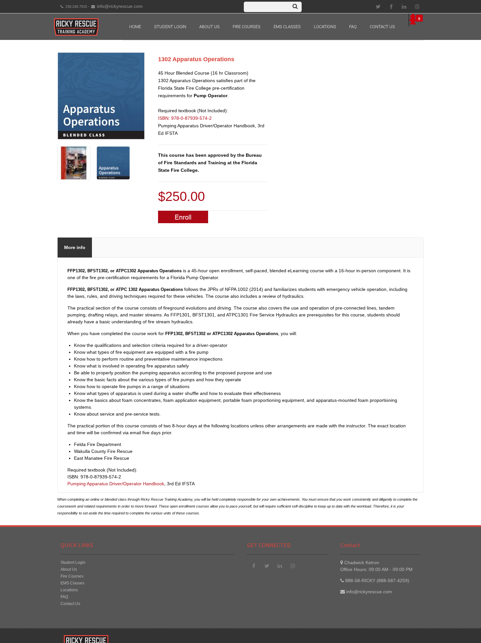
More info (74, 247)
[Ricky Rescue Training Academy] (76, 27)
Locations (325, 26)
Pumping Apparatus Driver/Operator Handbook (115, 483)
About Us (69, 569)
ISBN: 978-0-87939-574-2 (185, 118)
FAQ (353, 26)
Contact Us (382, 26)
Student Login (170, 26)
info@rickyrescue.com (120, 6)
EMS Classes (287, 26)
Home (135, 26)
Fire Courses (246, 26)
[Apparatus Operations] (74, 178)
